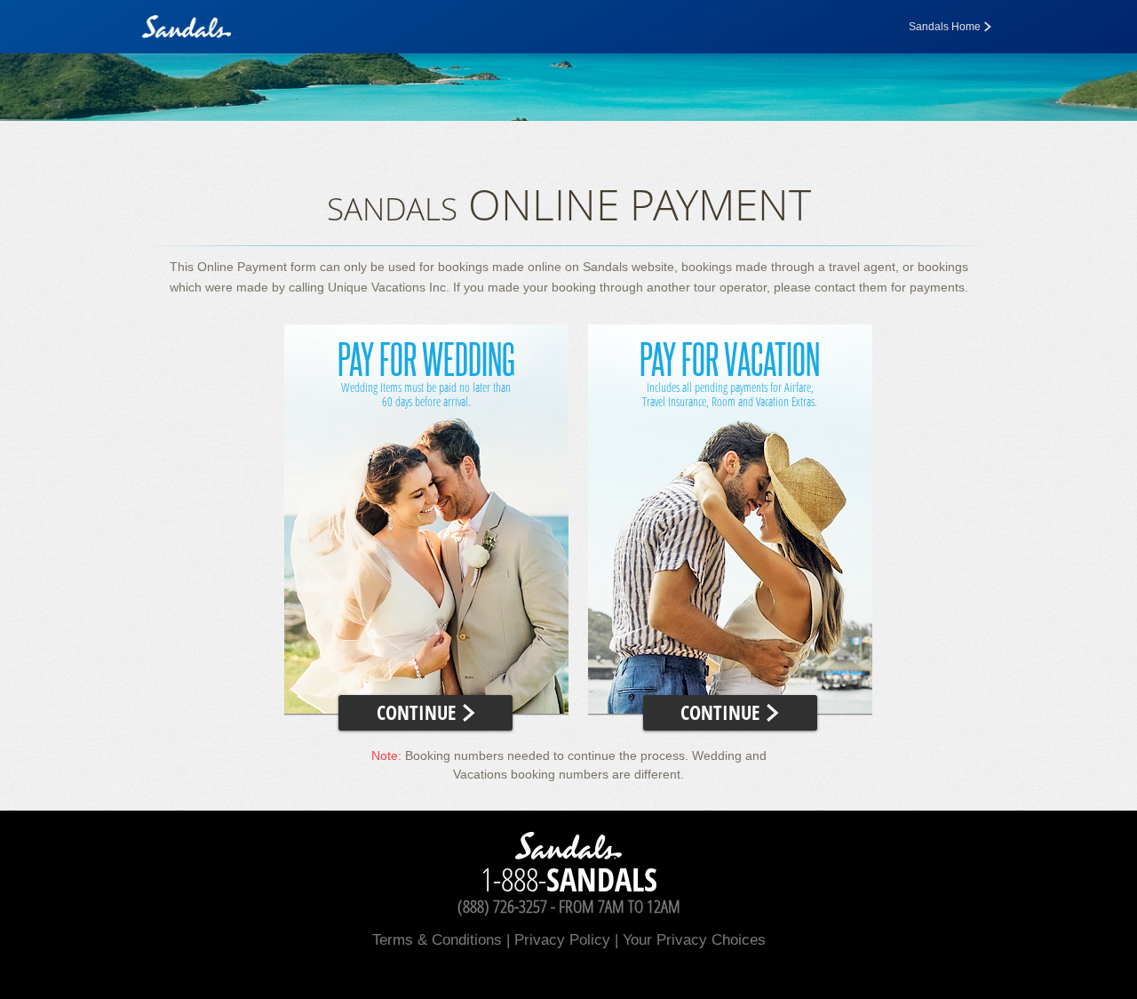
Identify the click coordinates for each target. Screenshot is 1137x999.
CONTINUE (418, 712)
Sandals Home (945, 26)
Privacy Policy (562, 939)
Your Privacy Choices (694, 939)
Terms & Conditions (437, 939)
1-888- (569, 880)
